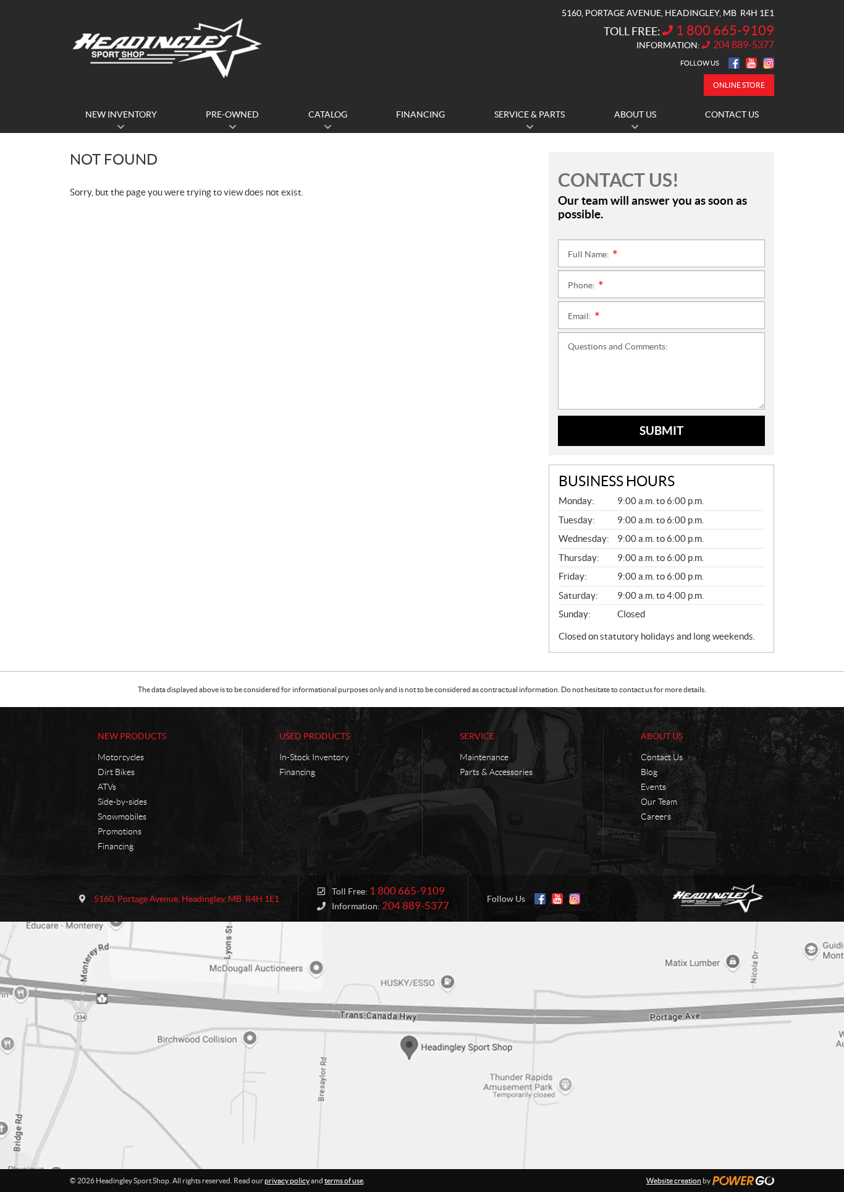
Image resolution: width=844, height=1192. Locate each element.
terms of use (343, 1181)
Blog (649, 772)
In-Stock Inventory (314, 757)
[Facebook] (734, 63)
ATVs (107, 787)
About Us (662, 736)
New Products (132, 736)
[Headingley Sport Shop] (167, 48)
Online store (739, 85)
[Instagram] (768, 63)
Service (477, 736)
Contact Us (662, 757)
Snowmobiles (122, 816)
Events (653, 787)
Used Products (314, 736)
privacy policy (287, 1181)
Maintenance (484, 757)
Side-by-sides (122, 802)
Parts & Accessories (496, 772)
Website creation (673, 1181)
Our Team (659, 802)
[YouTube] (751, 63)
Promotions (119, 831)
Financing (115, 846)
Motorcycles (121, 757)
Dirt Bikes (116, 772)
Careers (656, 816)
